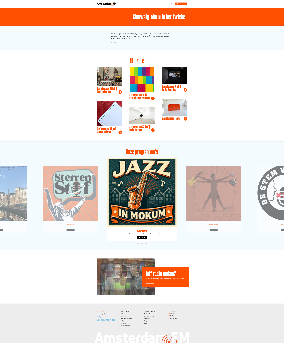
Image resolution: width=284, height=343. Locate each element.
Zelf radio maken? (149, 316)
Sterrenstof (123, 323)
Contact (146, 323)
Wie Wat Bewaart (125, 325)
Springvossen (124, 321)
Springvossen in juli (171, 119)
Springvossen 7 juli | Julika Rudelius (171, 88)
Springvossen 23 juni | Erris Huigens (139, 128)
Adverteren (147, 318)
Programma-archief (149, 321)
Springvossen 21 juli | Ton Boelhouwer (107, 90)
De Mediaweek (125, 311)
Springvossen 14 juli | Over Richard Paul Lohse (140, 96)
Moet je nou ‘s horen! (126, 318)
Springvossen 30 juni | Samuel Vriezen (107, 130)
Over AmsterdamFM (160, 4)
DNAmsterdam (125, 313)
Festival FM (124, 316)
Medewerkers (148, 313)
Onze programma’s (145, 4)
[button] (171, 3)
